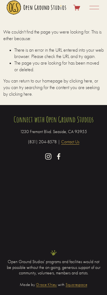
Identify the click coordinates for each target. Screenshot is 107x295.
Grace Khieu (46, 285)
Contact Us (70, 141)
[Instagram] (48, 156)
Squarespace (76, 285)
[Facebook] (58, 156)
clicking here (80, 81)
